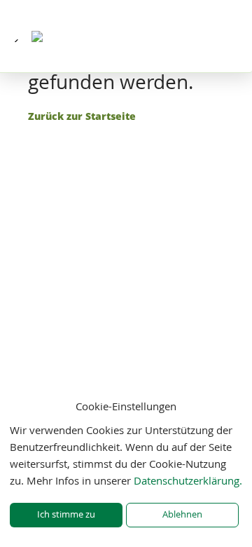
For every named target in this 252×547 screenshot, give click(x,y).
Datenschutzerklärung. (188, 480)
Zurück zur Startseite (82, 116)
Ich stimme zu (66, 514)
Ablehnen (182, 514)
